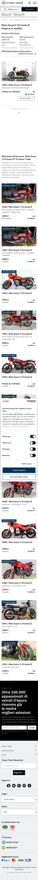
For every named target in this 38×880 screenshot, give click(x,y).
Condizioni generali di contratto (20, 867)
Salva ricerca (29, 9)
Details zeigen (27, 464)
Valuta (4, 806)
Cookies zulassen (19, 470)
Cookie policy (19, 869)
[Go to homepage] (12, 3)
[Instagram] (24, 786)
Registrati (18, 772)
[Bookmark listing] (33, 63)
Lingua (4, 794)
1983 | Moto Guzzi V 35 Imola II (17, 85)
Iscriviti (32, 728)
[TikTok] (29, 786)
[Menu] (29, 3)
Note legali (5, 867)
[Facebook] (8, 786)
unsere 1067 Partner (15, 414)
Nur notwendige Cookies (19, 477)
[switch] (33, 442)
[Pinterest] (19, 786)
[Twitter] (14, 786)
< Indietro (4, 19)
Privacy (33, 867)
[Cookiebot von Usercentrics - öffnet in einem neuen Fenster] (27, 401)
